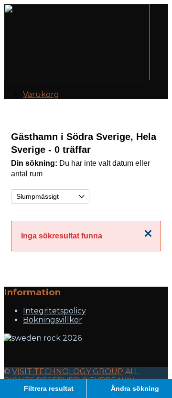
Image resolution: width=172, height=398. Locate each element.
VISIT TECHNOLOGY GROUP (67, 371)
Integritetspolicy (54, 310)
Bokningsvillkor (52, 319)
